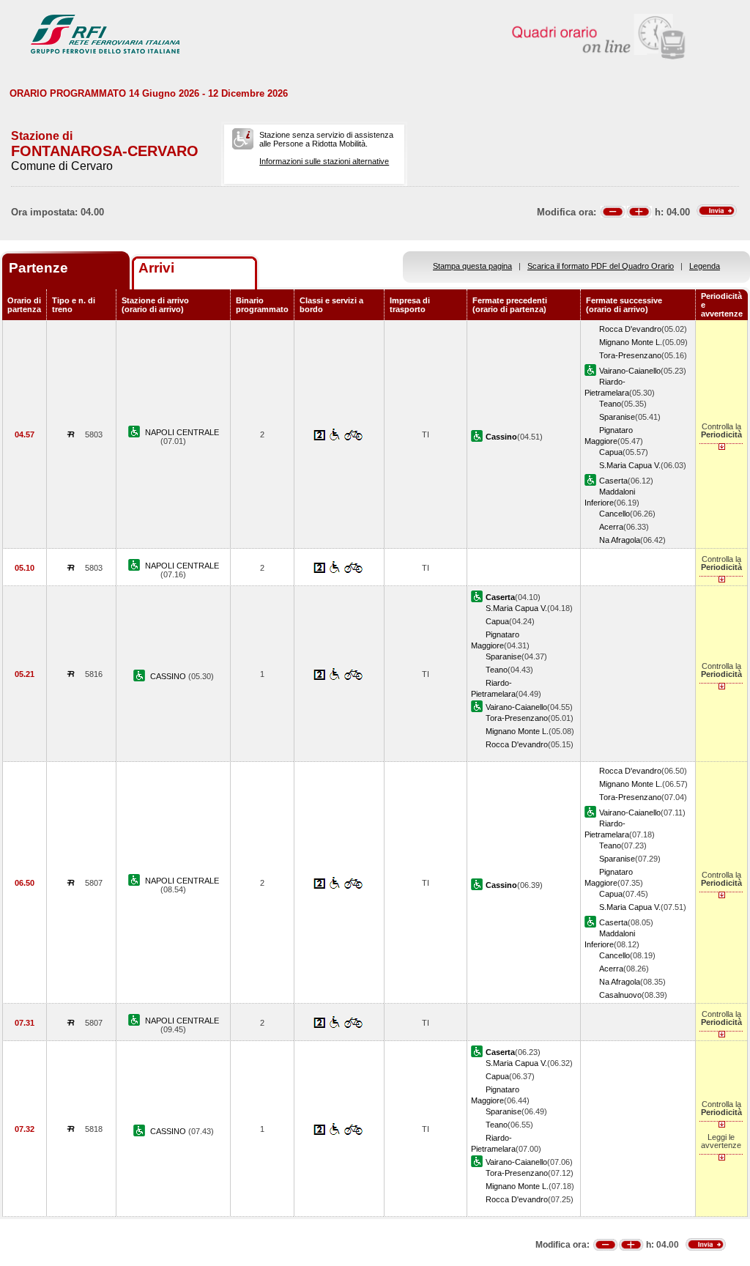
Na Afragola (619, 540)
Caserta (613, 480)
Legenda (704, 266)
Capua (611, 452)
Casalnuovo (620, 995)
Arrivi (156, 267)
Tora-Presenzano (630, 355)
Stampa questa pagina (472, 266)
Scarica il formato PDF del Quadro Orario (600, 266)
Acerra (611, 526)
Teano (610, 403)
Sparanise (617, 416)
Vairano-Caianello (630, 370)
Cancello (614, 513)
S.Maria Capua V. (630, 465)
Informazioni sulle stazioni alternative (324, 161)
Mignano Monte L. (630, 342)
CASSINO (169, 676)
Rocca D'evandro (630, 329)
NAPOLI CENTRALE (182, 432)
